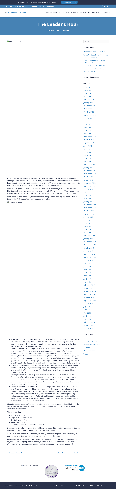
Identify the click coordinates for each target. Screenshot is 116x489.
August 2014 (88, 328)
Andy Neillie (64, 30)
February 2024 (89, 164)
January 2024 (88, 167)
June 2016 (87, 310)
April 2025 (87, 130)
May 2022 (87, 198)
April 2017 (87, 279)
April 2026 (87, 93)
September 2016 (89, 300)
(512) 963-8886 (48, 6)
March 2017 (87, 282)
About (106, 13)
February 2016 (89, 322)
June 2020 (87, 223)
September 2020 (89, 214)
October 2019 (88, 248)
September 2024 (89, 143)
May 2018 (87, 269)
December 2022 (89, 183)
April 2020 (87, 229)
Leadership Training (51, 13)
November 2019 (89, 245)
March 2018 (87, 276)
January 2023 (88, 180)
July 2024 (86, 149)
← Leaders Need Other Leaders (19, 453)
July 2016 (86, 307)
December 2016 (89, 291)
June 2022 (87, 195)
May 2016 (87, 313)
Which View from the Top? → (68, 453)
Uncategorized (89, 351)
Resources (84, 13)
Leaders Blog (96, 13)
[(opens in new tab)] (75, 468)
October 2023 (88, 177)
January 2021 (88, 201)
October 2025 (88, 112)
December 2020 (89, 205)
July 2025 (86, 121)
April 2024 (87, 158)
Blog (85, 338)
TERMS (91, 485)
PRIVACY (84, 485)
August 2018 (88, 260)
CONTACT (99, 485)
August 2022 (88, 189)
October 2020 (88, 211)
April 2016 (87, 316)
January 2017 (88, 288)
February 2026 (89, 99)
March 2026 (87, 96)
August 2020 (88, 217)
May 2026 (87, 90)
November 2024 (89, 137)
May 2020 (87, 226)
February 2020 (89, 235)
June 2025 (87, 124)
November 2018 (89, 254)
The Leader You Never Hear (94, 66)
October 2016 (88, 297)
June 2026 (87, 87)
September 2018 (89, 257)
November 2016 (89, 294)
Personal (86, 348)
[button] (69, 2)
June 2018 (87, 266)
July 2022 (86, 192)
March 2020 (87, 232)
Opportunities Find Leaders (94, 52)
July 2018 (86, 263)
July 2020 (86, 220)
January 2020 (88, 239)
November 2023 (89, 174)
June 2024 (87, 152)
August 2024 (88, 146)
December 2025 (89, 106)
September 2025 (89, 115)
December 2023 (89, 171)
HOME (78, 485)
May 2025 (87, 127)
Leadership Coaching (69, 13)
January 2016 (88, 325)
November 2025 (89, 109)
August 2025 (88, 118)
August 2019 (88, 251)
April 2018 (87, 273)
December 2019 (89, 242)
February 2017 (89, 285)
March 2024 (87, 161)
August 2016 (88, 303)
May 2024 (87, 155)
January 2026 (88, 103)
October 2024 (88, 140)
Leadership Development (93, 344)
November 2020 (89, 208)
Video (85, 354)
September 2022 (89, 186)
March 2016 (87, 319)
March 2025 (87, 133)
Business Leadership (91, 341)
